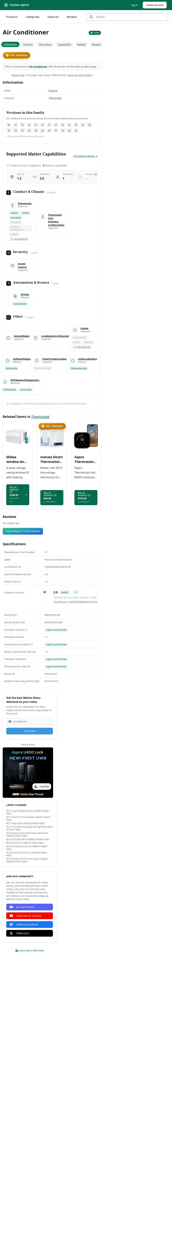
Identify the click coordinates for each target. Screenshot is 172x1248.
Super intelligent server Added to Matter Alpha (28, 812)
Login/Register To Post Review (23, 531)
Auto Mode (16, 217)
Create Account (154, 5)
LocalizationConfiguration (56, 336)
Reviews (72, 17)
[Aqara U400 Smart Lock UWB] (28, 772)
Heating (14, 212)
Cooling (25, 212)
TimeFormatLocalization (56, 358)
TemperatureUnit (79, 368)
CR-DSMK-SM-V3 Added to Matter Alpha (30, 839)
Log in (134, 5)
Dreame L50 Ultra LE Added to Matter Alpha (26, 854)
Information (10, 44)
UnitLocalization (87, 358)
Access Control (22, 265)
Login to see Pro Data (56, 629)
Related (81, 44)
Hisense (53, 90)
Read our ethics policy (80, 75)
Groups (25, 294)
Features (53, 17)
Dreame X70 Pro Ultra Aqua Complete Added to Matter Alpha (27, 860)
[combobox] (127, 17)
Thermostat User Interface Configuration (56, 220)
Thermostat (55, 98)
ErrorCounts (26, 389)
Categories (32, 17)
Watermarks (11, 368)
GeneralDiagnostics (25, 336)
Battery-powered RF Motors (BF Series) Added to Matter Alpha (27, 834)
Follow (96, 32)
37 (15, 124)
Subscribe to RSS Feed (31, 950)
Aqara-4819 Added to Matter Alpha (28, 823)
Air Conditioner (38, 66)
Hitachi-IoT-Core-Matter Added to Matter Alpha (28, 818)
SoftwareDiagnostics (25, 358)
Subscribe (29, 731)
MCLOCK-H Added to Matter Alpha (28, 842)
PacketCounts (9, 389)
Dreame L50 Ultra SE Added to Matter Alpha (26, 848)
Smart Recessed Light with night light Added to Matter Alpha (29, 828)
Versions (28, 44)
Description (45, 44)
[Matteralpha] (17, 5)
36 (9, 124)
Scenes (84, 328)
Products (12, 17)
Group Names (20, 303)
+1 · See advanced (19, 239)
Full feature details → (85, 156)
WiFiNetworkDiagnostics (25, 380)
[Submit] (92, 17)
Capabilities (64, 44)
